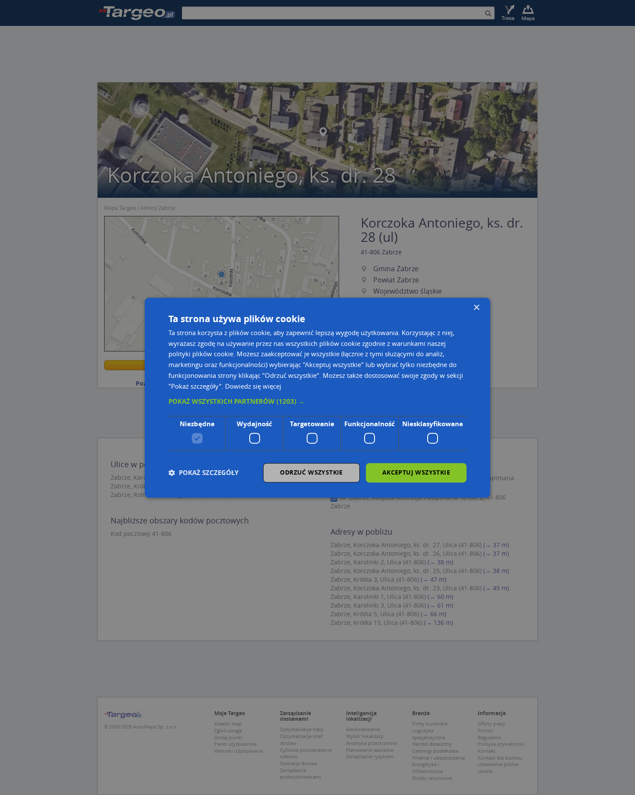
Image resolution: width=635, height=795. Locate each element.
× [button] (476, 307)
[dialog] (317, 397)
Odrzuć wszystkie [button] (311, 472)
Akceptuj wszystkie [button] (416, 472)
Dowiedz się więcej (253, 386)
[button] (317, 402)
